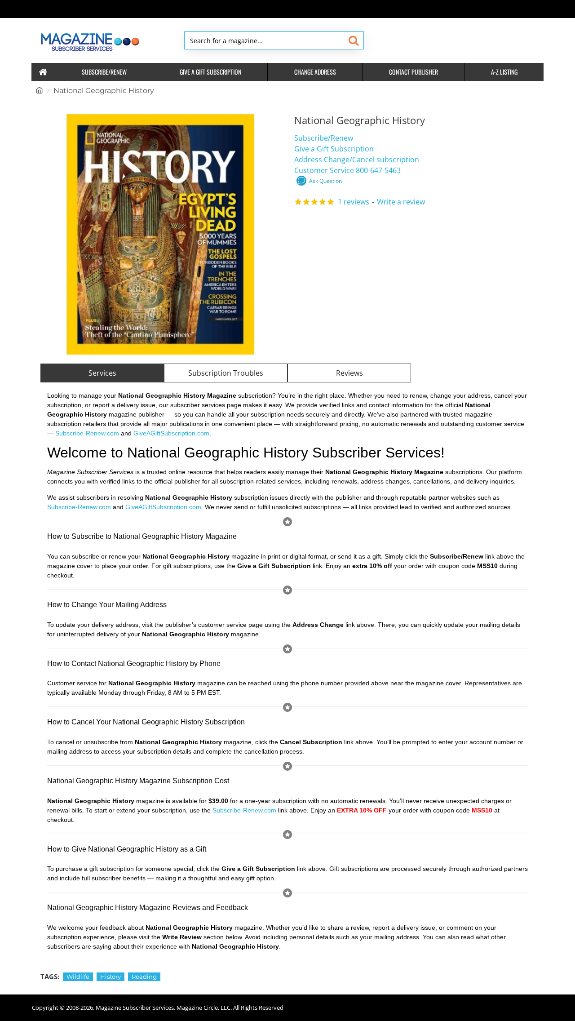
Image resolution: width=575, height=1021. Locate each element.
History (110, 976)
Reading (144, 976)
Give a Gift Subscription (334, 149)
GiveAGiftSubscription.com (171, 433)
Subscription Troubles (225, 373)
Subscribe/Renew (323, 138)
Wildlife (77, 976)
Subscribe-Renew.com (87, 433)
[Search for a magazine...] (353, 40)
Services (102, 373)
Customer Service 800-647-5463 (347, 170)
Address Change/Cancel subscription (356, 159)
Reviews (349, 373)
